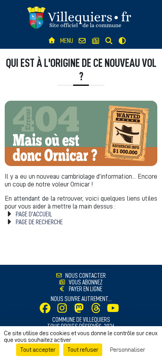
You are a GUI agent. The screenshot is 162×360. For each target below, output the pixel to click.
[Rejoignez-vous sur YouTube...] (115, 310)
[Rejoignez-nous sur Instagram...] (64, 310)
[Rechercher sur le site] (108, 41)
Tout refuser (82, 350)
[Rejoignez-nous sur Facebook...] (47, 310)
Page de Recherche (39, 221)
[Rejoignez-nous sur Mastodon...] (81, 310)
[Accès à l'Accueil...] (52, 41)
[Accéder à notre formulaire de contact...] (82, 41)
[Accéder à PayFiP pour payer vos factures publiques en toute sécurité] (64, 289)
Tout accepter (37, 350)
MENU (66, 40)
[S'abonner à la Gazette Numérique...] (95, 41)
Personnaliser (127, 350)
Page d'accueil (34, 214)
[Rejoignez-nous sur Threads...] (98, 310)
